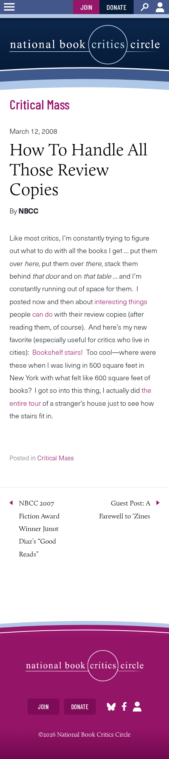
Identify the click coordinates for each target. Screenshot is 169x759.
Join (86, 7)
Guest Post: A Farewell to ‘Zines (124, 509)
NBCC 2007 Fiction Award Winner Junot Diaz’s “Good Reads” (39, 528)
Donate (117, 7)
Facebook (124, 706)
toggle (9, 7)
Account (160, 7)
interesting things (120, 301)
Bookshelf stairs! (57, 352)
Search (145, 7)
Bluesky (111, 706)
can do (42, 313)
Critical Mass (39, 104)
